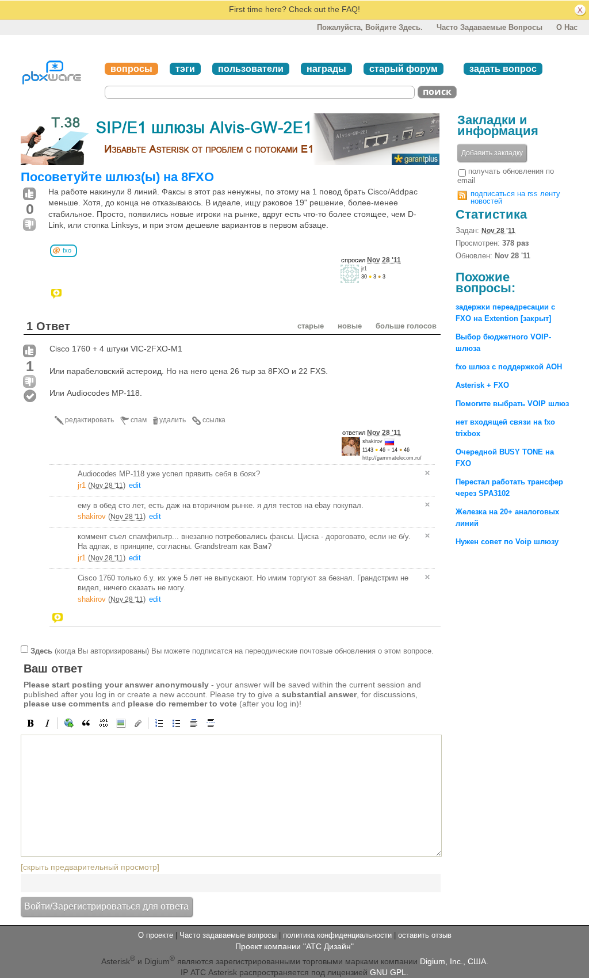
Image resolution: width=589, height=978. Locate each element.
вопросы (131, 69)
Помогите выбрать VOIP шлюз (512, 403)
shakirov (372, 441)
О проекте (155, 935)
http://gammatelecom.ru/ (392, 458)
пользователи (251, 69)
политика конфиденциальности (337, 935)
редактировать (89, 420)
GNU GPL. (389, 972)
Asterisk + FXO (482, 385)
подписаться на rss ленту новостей (515, 197)
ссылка (213, 420)
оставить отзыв (425, 935)
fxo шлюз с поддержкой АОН (509, 366)
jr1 (364, 269)
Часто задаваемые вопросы (489, 27)
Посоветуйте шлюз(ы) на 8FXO (117, 177)
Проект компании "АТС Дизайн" (294, 946)
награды (326, 69)
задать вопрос (503, 69)
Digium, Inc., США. (454, 960)
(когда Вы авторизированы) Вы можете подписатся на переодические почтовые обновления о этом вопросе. (232, 650)
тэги (185, 69)
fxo (67, 250)
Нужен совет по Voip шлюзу (507, 541)
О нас (566, 27)
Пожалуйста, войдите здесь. (370, 27)
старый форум (403, 69)
